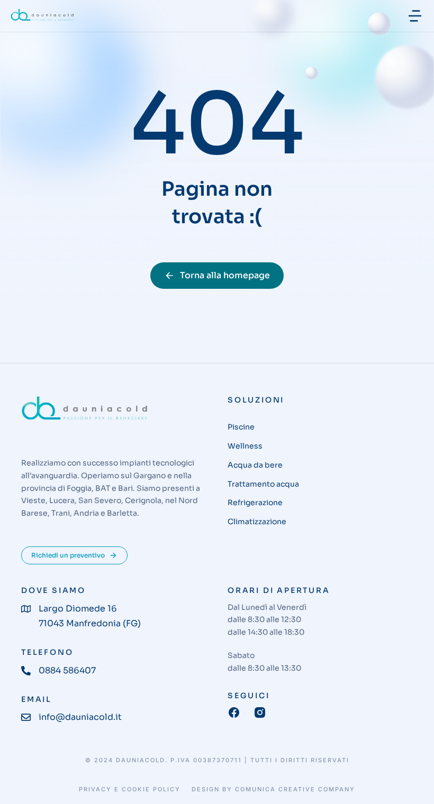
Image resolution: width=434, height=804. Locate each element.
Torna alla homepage (225, 275)
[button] (414, 15)
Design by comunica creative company (273, 789)
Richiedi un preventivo (68, 555)
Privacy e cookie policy (129, 789)
